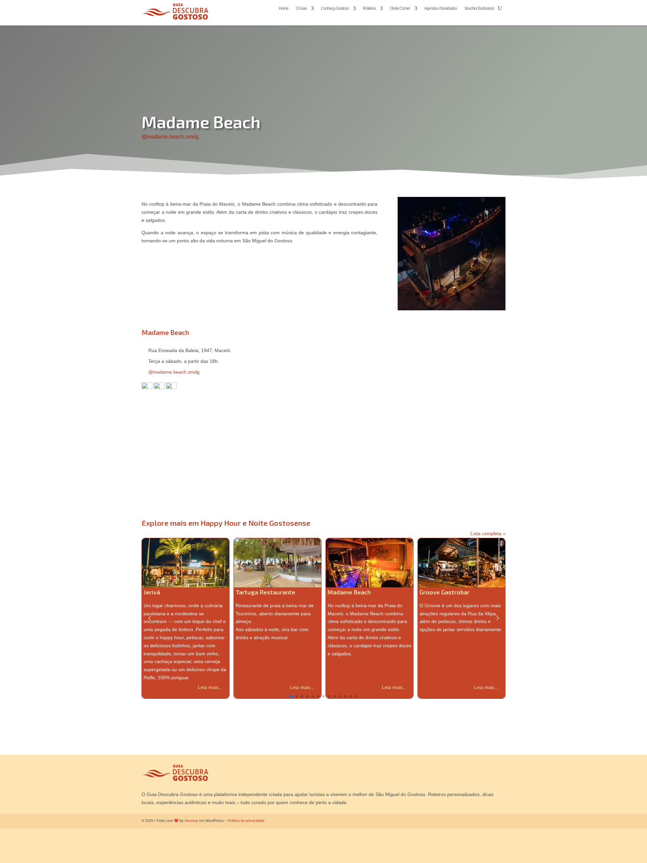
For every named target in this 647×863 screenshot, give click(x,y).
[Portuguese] (496, 17)
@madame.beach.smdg (170, 136)
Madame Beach (349, 592)
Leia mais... (210, 687)
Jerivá (152, 592)
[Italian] (489, 17)
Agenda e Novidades (440, 8)
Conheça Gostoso (335, 8)
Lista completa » (487, 533)
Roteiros (369, 8)
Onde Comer (400, 8)
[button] (291, 696)
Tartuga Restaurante (265, 592)
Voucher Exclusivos (479, 8)
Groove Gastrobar (444, 592)
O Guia (301, 8)
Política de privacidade (246, 821)
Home (283, 8)
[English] (475, 17)
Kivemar (191, 821)
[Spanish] (502, 17)
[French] (482, 17)
